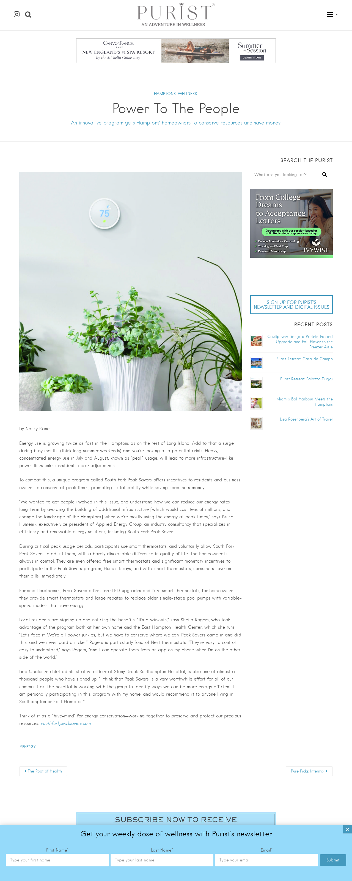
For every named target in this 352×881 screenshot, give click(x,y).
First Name (57, 850)
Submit (333, 860)
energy (28, 747)
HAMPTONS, (165, 93)
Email (267, 850)
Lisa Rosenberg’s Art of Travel (306, 419)
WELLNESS (187, 93)
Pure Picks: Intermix (307, 771)
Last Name (162, 850)
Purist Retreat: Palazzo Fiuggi (306, 379)
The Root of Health (45, 771)
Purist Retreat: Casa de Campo (304, 359)
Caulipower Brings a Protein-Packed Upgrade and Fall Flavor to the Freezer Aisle (300, 341)
